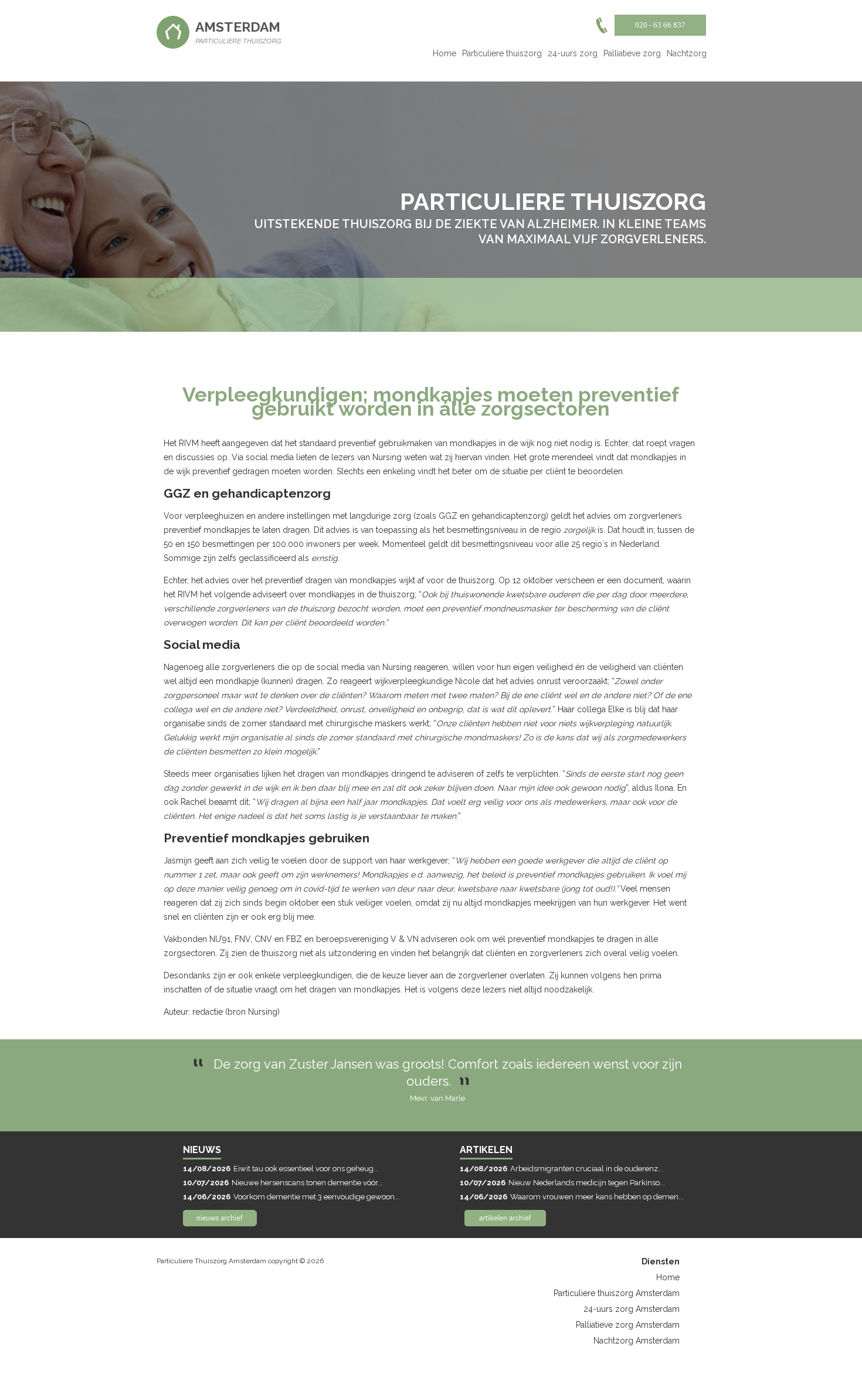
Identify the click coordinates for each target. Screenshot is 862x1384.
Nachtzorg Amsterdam (636, 1340)
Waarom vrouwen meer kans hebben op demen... (572, 1196)
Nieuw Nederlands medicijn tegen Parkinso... (562, 1182)
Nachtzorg (687, 53)
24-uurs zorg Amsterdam (631, 1309)
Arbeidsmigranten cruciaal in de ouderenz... (561, 1168)
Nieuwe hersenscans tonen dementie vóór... (283, 1182)
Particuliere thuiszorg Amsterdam (617, 1293)
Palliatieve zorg (632, 53)
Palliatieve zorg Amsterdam (628, 1324)
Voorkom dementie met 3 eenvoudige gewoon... (291, 1196)
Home (444, 53)
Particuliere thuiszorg (502, 53)
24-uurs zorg (573, 53)
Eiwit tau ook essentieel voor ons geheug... (281, 1168)
